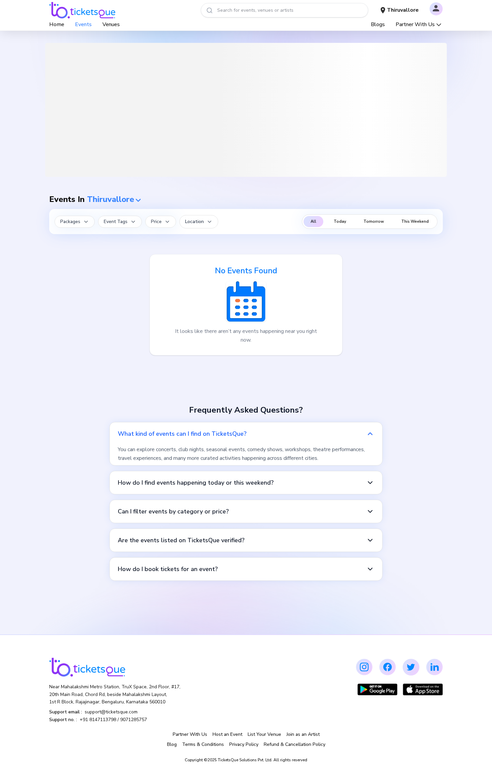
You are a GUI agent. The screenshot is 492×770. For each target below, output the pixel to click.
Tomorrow (373, 221)
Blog (172, 744)
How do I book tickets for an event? (168, 569)
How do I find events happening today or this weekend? (196, 483)
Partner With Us (415, 24)
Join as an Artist (303, 734)
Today (340, 221)
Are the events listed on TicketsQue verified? (181, 540)
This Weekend (415, 221)
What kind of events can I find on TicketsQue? (182, 434)
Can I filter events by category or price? (173, 511)
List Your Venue (264, 734)
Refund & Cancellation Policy (294, 744)
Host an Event (227, 734)
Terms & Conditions (203, 744)
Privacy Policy (243, 744)
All (313, 221)
